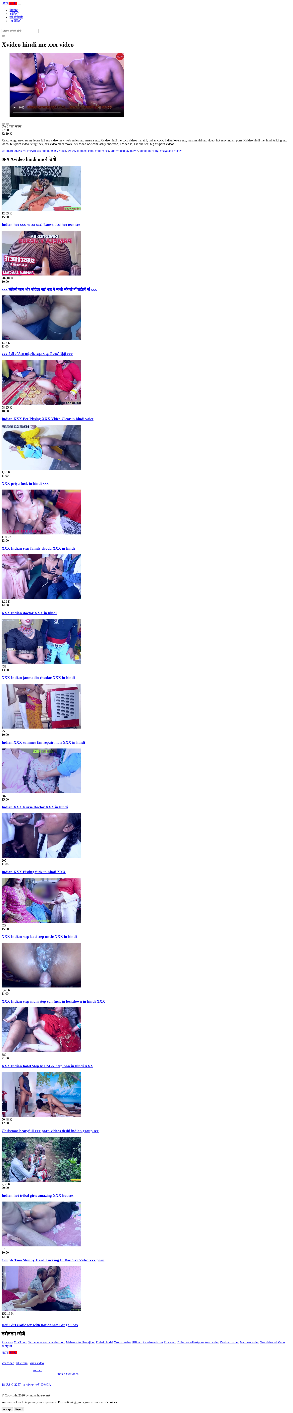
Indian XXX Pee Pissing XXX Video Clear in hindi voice (47, 419)
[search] (3, 36)
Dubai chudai (104, 1342)
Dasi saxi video (229, 1342)
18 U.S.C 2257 (11, 1384)
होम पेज (14, 10)
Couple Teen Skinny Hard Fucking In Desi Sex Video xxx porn (53, 1260)
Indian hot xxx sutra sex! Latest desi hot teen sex (41, 224)
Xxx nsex (170, 1342)
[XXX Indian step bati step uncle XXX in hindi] (41, 921)
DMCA (46, 1384)
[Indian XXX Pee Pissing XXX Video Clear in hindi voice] (41, 404)
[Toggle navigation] (19, 4)
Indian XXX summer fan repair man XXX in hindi (43, 742)
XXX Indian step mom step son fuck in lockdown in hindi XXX (53, 1001)
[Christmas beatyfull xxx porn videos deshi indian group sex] (41, 1116)
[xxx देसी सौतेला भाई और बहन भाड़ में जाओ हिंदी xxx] (41, 339)
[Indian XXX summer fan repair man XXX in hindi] (41, 727)
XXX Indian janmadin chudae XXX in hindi (38, 677)
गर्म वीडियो (15, 21)
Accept (7, 1409)
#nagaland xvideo (171, 150)
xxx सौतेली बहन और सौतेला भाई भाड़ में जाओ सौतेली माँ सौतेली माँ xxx (49, 289)
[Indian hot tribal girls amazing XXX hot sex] (41, 1180)
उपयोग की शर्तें (31, 1384)
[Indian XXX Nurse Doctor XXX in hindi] (41, 792)
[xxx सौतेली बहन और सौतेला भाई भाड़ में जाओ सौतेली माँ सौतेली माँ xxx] (41, 274)
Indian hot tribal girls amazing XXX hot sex (38, 1195)
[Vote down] (7, 123)
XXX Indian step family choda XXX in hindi (38, 548)
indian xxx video (68, 1373)
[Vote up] (3, 123)
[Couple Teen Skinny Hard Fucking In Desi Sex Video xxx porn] (41, 1245)
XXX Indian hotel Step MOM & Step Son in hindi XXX (47, 1066)
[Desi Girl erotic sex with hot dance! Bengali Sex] (41, 1310)
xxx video (8, 1363)
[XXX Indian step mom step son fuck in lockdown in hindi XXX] (41, 986)
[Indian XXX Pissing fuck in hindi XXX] (41, 857)
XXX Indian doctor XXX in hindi (29, 613)
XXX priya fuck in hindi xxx (25, 483)
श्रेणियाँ (14, 13)
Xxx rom (7, 1342)
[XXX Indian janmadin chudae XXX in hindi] (41, 663)
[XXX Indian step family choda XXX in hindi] (41, 533)
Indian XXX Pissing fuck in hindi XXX (34, 872)
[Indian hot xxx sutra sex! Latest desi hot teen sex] (41, 209)
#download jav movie (124, 150)
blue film (22, 1363)
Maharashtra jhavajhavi (80, 1342)
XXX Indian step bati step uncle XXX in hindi (39, 936)
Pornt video (212, 1342)
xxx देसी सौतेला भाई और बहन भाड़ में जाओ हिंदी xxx (37, 354)
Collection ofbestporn (190, 1342)
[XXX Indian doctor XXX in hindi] (41, 598)
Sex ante (33, 1342)
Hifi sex (137, 1342)
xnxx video (37, 1363)
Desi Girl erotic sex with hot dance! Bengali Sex (40, 1325)
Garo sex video (249, 1342)
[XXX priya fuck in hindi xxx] (41, 468)
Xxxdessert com (153, 1342)
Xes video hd (268, 1342)
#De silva (20, 150)
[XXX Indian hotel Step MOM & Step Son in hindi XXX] (41, 1051)
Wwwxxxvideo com (52, 1342)
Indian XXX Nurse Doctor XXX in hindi (35, 807)
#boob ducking (149, 150)
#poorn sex (102, 150)
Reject (19, 1409)
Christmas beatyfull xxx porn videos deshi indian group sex (50, 1131)
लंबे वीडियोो (16, 17)
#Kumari (7, 150)
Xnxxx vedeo (122, 1342)
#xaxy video (58, 150)
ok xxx (37, 1370)
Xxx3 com (20, 1342)
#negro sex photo (38, 150)
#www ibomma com (80, 150)
